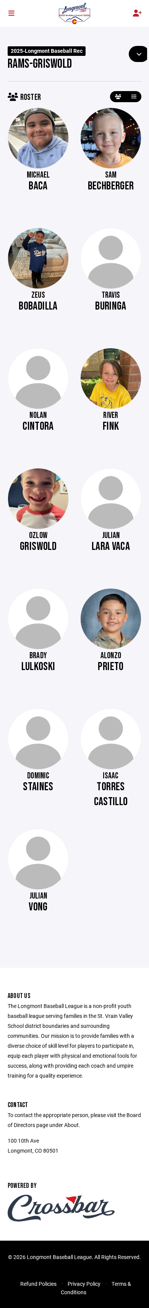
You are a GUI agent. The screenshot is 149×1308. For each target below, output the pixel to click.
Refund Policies (38, 1283)
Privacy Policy (84, 1283)
